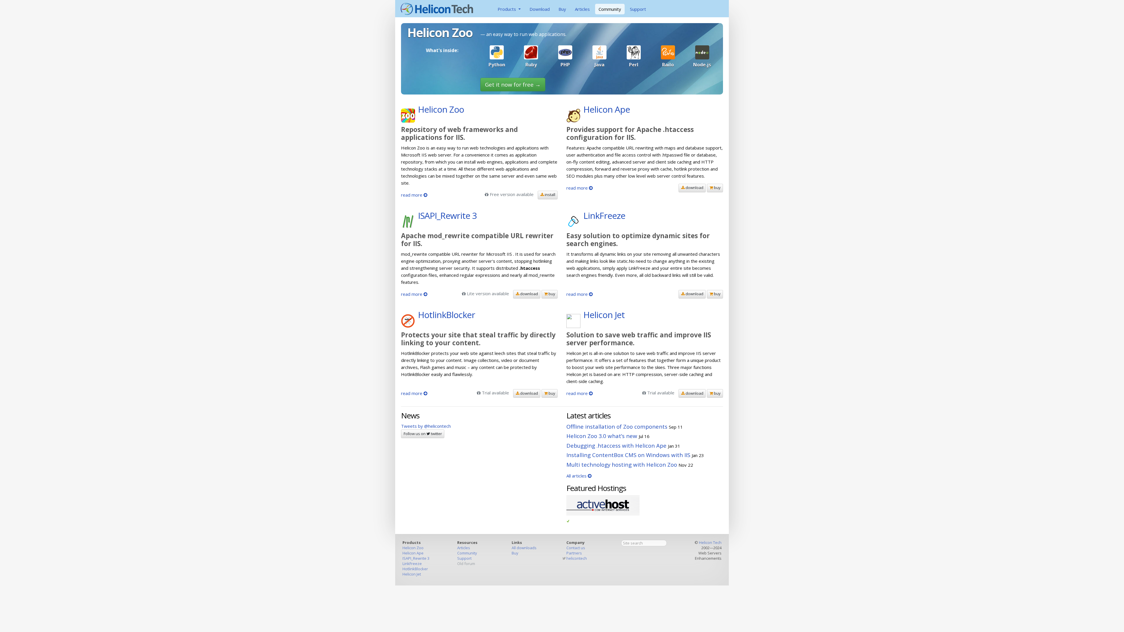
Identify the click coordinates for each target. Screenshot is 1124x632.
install (549, 194)
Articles (582, 9)
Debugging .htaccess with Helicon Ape (616, 445)
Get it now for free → (513, 84)
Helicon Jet (411, 574)
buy (717, 187)
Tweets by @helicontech (426, 426)
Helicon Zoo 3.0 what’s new (601, 435)
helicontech (576, 558)
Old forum (466, 563)
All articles (577, 476)
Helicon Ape (413, 553)
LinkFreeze (412, 563)
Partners (574, 553)
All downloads (524, 547)
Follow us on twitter (423, 433)
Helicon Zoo (413, 547)
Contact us (575, 547)
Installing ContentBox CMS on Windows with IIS (628, 454)
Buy (562, 9)
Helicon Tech (710, 542)
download (694, 187)
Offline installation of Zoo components (616, 426)
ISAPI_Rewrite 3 (415, 558)
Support (638, 9)
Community (610, 9)
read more (412, 195)
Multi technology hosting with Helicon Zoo (621, 464)
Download (540, 9)
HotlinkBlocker (415, 568)
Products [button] (507, 9)
